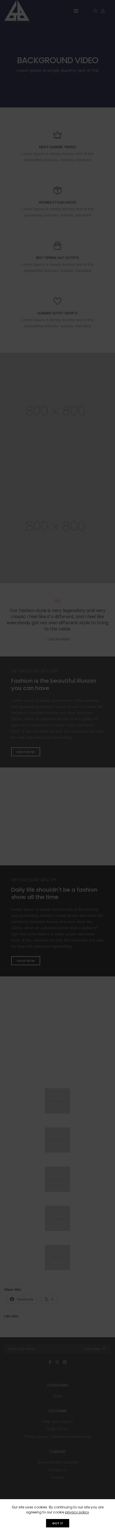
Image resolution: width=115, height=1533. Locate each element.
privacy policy (77, 1512)
